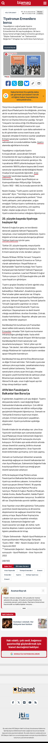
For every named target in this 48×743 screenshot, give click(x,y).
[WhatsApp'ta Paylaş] (20, 83)
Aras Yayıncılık (9, 570)
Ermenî (6, 579)
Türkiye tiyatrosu (10, 240)
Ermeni (5, 139)
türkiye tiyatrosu (32, 575)
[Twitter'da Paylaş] (14, 83)
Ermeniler (6, 331)
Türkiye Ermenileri (26, 570)
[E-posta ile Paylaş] (38, 83)
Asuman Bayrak (18, 590)
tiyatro (40, 142)
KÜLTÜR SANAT (10, 12)
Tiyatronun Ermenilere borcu (19, 20)
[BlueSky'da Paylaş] (26, 83)
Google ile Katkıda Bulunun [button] (27, 654)
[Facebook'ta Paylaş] (8, 83)
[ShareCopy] (32, 83)
